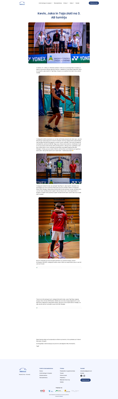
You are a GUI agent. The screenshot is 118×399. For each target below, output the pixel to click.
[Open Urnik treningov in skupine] (51, 3)
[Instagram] (84, 376)
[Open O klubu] (67, 3)
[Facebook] (81, 376)
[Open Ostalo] (73, 3)
